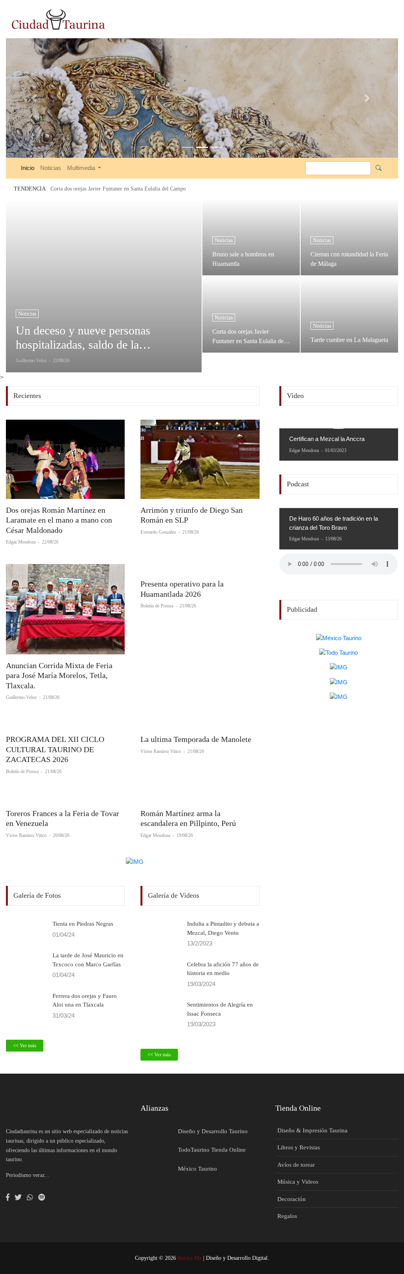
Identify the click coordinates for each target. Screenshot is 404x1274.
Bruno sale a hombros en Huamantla (243, 259)
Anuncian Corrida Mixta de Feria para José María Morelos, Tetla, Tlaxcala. (59, 675)
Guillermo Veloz (22, 697)
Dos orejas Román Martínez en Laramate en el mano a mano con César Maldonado (59, 520)
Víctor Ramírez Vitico (161, 751)
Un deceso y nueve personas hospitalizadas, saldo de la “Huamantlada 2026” (83, 338)
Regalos (287, 1216)
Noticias (50, 167)
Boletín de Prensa (157, 606)
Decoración (291, 1199)
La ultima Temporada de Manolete (195, 739)
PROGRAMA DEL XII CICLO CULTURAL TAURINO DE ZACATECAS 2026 (55, 749)
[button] (35, 98)
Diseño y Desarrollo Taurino (213, 1131)
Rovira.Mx (190, 1258)
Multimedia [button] (82, 167)
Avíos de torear (296, 1165)
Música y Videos (297, 1182)
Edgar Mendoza (21, 542)
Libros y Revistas (298, 1147)
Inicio (27, 167)
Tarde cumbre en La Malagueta (349, 339)
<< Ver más (24, 1045)
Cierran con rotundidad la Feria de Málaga (349, 259)
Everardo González (158, 532)
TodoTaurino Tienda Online (212, 1150)
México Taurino (197, 1169)
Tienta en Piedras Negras (82, 924)
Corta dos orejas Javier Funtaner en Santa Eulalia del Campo (248, 336)
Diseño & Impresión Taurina (312, 1130)
